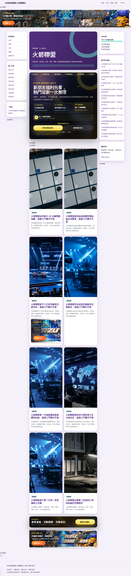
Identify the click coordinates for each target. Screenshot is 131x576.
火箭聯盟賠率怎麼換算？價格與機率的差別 (111, 97)
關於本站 (24, 570)
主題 (107, 3)
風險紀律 (11, 85)
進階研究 (11, 97)
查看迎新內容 (78, 128)
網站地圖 (31, 570)
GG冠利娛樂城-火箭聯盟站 (15, 3)
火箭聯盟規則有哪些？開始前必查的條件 (111, 78)
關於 (116, 3)
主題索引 (9, 570)
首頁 (9, 40)
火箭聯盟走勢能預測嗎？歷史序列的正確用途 (111, 135)
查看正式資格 (85, 522)
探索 (102, 3)
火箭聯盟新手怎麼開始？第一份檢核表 (111, 109)
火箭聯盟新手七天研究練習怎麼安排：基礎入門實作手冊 (45, 305)
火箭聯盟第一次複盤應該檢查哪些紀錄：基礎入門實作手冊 (45, 416)
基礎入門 (11, 70)
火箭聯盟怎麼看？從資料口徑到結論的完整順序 (80, 501)
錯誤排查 (11, 89)
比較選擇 (11, 93)
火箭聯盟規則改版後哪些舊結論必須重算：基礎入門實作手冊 (80, 219)
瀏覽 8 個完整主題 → (38, 65)
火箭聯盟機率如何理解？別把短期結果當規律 (111, 90)
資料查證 (11, 73)
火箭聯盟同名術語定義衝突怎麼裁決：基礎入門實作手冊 (80, 305)
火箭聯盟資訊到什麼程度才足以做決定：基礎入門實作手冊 (80, 416)
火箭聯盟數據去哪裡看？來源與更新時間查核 (111, 122)
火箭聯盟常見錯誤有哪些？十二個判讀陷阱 (111, 116)
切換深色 (122, 2)
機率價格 (11, 77)
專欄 (111, 3)
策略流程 (11, 81)
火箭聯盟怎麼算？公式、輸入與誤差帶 (111, 84)
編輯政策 (11, 56)
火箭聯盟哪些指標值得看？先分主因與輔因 (111, 128)
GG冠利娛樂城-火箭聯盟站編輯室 (16, 112)
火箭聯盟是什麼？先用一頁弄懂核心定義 (45, 501)
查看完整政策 (105, 157)
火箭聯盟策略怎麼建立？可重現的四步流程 (111, 103)
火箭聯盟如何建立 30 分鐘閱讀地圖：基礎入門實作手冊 (45, 217)
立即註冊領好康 (48, 128)
